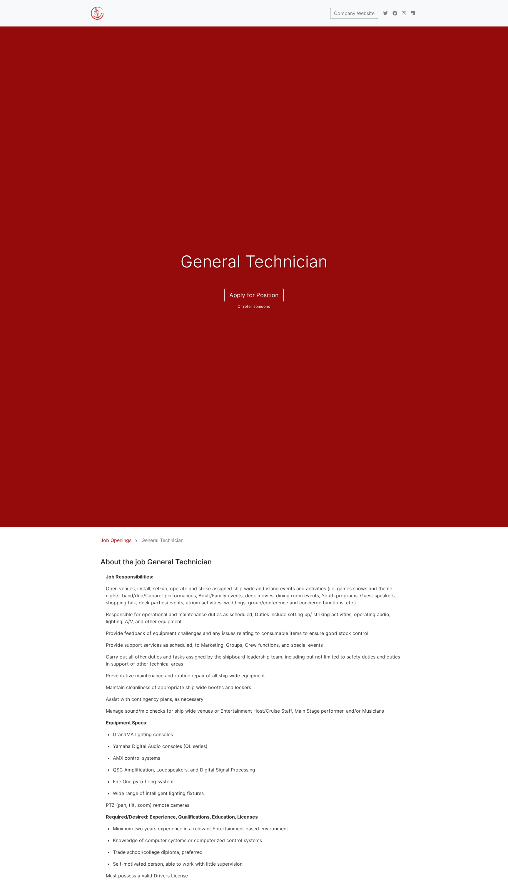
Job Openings (116, 540)
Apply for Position (254, 295)
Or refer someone (254, 306)
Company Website (354, 13)
